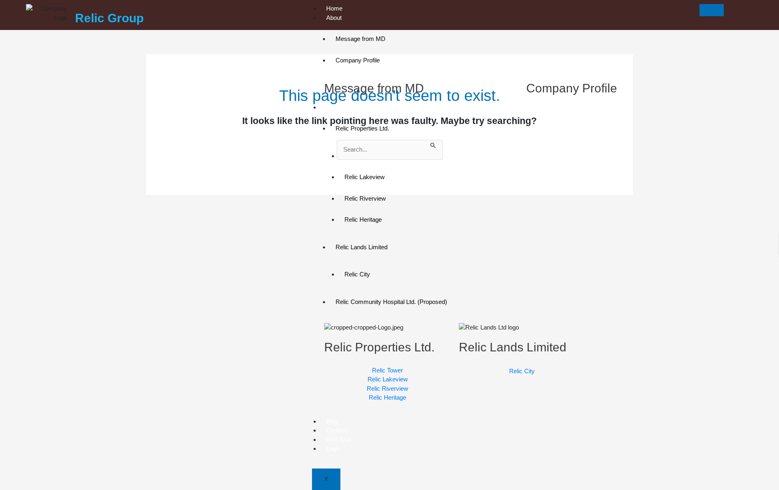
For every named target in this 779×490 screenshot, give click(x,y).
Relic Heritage (363, 219)
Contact (336, 430)
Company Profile (358, 60)
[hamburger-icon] (711, 10)
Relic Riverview (365, 198)
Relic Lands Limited (361, 247)
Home (334, 8)
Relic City (357, 274)
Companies (341, 107)
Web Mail (338, 439)
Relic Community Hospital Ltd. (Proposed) (391, 301)
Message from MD (360, 38)
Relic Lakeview (364, 176)
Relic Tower (359, 155)
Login (333, 448)
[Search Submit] (433, 144)
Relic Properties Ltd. (362, 128)
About (334, 17)
